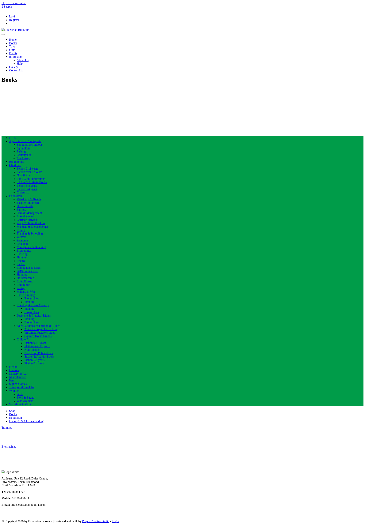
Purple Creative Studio (95, 521)
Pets (11, 380)
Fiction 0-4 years (27, 189)
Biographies (16, 161)
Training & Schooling (30, 233)
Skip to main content (14, 3)
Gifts (12, 49)
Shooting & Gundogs (29, 144)
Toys (12, 46)
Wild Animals (25, 401)
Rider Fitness (25, 281)
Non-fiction (24, 175)
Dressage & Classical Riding (34, 315)
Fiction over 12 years (29, 172)
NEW (12, 137)
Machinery (23, 158)
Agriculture (23, 148)
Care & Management (29, 213)
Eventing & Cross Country (33, 305)
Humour (22, 257)
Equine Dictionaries (28, 267)
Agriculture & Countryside (25, 141)
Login (12, 16)
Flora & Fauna (25, 397)
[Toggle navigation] (3, 34)
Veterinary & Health (29, 199)
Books (13, 43)
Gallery (13, 67)
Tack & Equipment (28, 202)
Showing (22, 254)
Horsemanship (25, 278)
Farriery (21, 209)
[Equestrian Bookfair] (15, 29)
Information (16, 56)
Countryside (24, 154)
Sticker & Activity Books (32, 182)
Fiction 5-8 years (27, 185)
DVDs (13, 53)
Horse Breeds (25, 206)
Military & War (26, 291)
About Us (23, 60)
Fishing (21, 151)
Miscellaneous (25, 216)
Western (21, 237)
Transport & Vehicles (21, 387)
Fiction (21, 264)
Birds (20, 394)
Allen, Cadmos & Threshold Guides (38, 325)
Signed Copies (18, 383)
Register (14, 19)
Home (13, 39)
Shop (12, 410)
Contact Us (16, 70)
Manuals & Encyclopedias (32, 226)
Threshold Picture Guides (39, 332)
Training (29, 301)
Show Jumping (26, 295)
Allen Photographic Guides (40, 329)
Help (20, 63)
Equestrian (15, 195)
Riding (21, 230)
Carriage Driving (27, 219)
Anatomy (22, 240)
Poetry (21, 288)
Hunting (22, 274)
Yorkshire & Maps (20, 404)
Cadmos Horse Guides (38, 336)
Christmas (23, 192)
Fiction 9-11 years (27, 168)
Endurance (23, 284)
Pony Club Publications (31, 178)
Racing (21, 260)
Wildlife (14, 390)
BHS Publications (27, 271)
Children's (15, 165)
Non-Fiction (31, 349)
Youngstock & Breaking (31, 247)
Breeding (22, 243)
